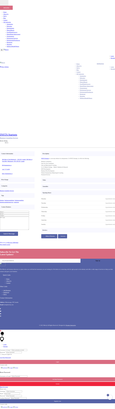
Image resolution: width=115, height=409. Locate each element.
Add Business (100, 63)
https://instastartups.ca (7, 173)
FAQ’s (5, 16)
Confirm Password (5, 398)
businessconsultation (9, 200)
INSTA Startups (8, 134)
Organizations (10, 36)
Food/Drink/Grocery (12, 32)
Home (5, 12)
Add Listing (6, 7)
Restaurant (9, 42)
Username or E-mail (5, 376)
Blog (4, 18)
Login (112, 56)
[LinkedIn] (113, 135)
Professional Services (12, 38)
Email (1, 393)
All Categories (7, 22)
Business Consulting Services (9, 138)
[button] (4, 368)
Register (113, 58)
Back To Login (4, 387)
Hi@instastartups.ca (6, 165)
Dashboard (6, 292)
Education (9, 26)
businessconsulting (19, 200)
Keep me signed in (7, 354)
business (2, 200)
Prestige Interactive (71, 325)
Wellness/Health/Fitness (13, 46)
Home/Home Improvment (13, 34)
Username (2, 391)
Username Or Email (5, 350)
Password (2, 352)
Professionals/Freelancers (13, 40)
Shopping (9, 44)
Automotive (10, 24)
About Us (5, 14)
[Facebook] (110, 135)
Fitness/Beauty (10, 30)
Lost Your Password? (5, 357)
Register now (57, 401)
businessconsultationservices (6, 202)
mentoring (16, 202)
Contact (5, 20)
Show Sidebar (5, 67)
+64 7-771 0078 (6, 169)
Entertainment (10, 28)
